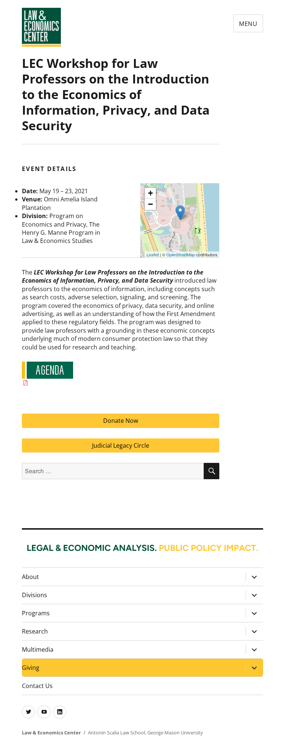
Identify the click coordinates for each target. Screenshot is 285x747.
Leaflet (153, 254)
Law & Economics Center (51, 732)
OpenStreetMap (180, 254)
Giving (30, 668)
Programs (36, 613)
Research (35, 631)
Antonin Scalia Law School (116, 732)
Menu (248, 24)
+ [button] (150, 193)
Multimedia (37, 649)
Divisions (34, 595)
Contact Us (37, 686)
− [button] (150, 204)
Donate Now (120, 421)
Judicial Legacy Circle (120, 445)
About (30, 577)
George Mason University (175, 732)
